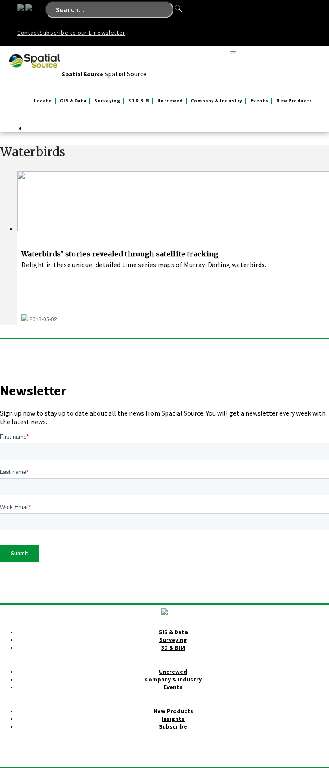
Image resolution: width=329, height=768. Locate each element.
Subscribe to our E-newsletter (82, 32)
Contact (28, 32)
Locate (42, 101)
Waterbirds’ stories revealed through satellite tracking (119, 254)
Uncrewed (169, 101)
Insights (173, 719)
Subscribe (173, 726)
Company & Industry (216, 101)
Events (259, 101)
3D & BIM (138, 101)
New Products (294, 101)
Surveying (107, 101)
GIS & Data (73, 101)
